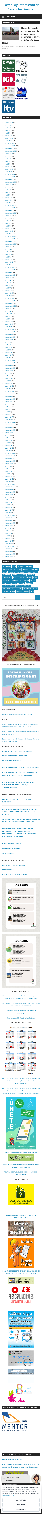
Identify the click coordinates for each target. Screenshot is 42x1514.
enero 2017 (8, 420)
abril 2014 (8, 505)
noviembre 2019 (10, 332)
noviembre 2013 (10, 518)
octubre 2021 (9, 272)
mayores (29, 583)
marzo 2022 (8, 259)
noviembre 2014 (10, 487)
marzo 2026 (9, 135)
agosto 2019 (9, 340)
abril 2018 (8, 381)
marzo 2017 (8, 414)
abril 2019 (8, 350)
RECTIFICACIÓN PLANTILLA (11, 761)
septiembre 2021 (10, 275)
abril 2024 (8, 195)
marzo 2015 (8, 476)
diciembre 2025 (10, 143)
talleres (5, 591)
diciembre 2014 (10, 484)
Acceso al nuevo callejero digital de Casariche (17, 714)
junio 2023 (8, 221)
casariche (11, 572)
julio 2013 (8, 528)
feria (4, 583)
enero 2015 (8, 482)
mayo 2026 (8, 130)
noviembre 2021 (10, 270)
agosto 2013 (9, 525)
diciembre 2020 (10, 298)
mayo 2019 (8, 347)
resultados (6, 588)
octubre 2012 (9, 551)
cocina (14, 575)
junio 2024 (8, 190)
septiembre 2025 (10, 151)
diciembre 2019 (10, 329)
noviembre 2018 (10, 363)
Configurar (21, 1509)
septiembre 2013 (10, 523)
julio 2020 (8, 311)
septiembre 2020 (10, 306)
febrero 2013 (9, 541)
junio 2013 (8, 531)
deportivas (6, 580)
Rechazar (21, 1505)
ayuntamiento (7, 569)
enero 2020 (8, 327)
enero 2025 (8, 172)
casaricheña (21, 572)
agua (14, 566)
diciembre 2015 (10, 453)
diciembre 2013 (10, 515)
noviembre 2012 (10, 549)
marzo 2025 (9, 166)
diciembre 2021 (10, 267)
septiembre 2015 (10, 461)
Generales (32, 46)
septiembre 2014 (10, 492)
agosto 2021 (9, 278)
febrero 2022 (9, 262)
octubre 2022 (9, 241)
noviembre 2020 (10, 301)
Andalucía (20, 566)
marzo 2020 (9, 321)
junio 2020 (8, 314)
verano (26, 591)
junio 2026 (8, 128)
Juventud (5, 48)
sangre (19, 588)
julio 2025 (8, 156)
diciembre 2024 (10, 174)
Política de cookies (8, 1495)
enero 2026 (8, 141)
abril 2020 (8, 319)
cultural (29, 577)
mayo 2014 (8, 502)
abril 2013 (8, 536)
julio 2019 (8, 342)
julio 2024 (8, 187)
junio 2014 (8, 500)
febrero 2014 (9, 510)
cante (5, 572)
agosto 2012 (9, 556)
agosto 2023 (9, 216)
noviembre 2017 (10, 394)
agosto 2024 (9, 185)
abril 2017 (8, 412)
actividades (7, 566)
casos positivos (32, 572)
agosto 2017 (9, 402)
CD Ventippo (7, 575)
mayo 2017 (8, 409)
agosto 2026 (9, 123)
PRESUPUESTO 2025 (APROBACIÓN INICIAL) (17, 751)
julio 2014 (8, 497)
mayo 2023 (8, 223)
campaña (25, 569)
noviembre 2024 (10, 177)
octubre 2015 (9, 458)
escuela (33, 580)
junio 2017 (8, 407)
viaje (32, 591)
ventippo (19, 591)
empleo (26, 580)
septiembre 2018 (10, 368)
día (21, 580)
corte (15, 577)
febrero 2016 (9, 448)
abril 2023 (8, 226)
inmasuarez (21, 46)
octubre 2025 (9, 148)
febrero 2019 (9, 355)
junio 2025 (8, 159)
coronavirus (7, 577)
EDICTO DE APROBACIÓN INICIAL (13, 865)
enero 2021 (8, 296)
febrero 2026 (9, 138)
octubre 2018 (9, 365)
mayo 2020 (8, 316)
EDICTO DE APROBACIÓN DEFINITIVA (15, 756)
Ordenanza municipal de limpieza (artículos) (21, 1018)
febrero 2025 (9, 169)
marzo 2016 (8, 445)
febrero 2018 (9, 386)
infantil (16, 583)
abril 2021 (8, 288)
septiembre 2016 (10, 430)
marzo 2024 (9, 197)
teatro (12, 591)
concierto (22, 575)
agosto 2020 (9, 309)
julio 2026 (8, 125)
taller (35, 588)
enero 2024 (8, 203)
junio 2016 (8, 438)
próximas (19, 586)
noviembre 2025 (10, 146)
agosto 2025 (9, 154)
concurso (30, 575)
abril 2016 (8, 443)
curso (35, 577)
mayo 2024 (8, 192)
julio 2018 (8, 373)
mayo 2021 (8, 285)
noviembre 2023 (10, 208)
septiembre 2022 (10, 244)
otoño (12, 586)
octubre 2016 (9, 427)
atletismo (29, 566)
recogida (27, 586)
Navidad (5, 586)
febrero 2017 (9, 417)
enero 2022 (8, 265)
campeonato (34, 569)
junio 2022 (8, 252)
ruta (13, 588)
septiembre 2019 (10, 337)
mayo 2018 (8, 378)
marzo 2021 (8, 290)
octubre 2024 (9, 179)
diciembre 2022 (10, 236)
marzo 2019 (8, 352)
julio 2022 (8, 249)
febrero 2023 (9, 231)
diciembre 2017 (10, 391)
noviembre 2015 (10, 456)
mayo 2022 (8, 254)
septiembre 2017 (10, 399)
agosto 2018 (9, 371)
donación (15, 580)
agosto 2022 (9, 247)
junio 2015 (8, 469)
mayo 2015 (8, 471)
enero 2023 (8, 234)
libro (23, 583)
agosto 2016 (9, 432)
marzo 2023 (8, 228)
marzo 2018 (8, 383)
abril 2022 (8, 257)
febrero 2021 (9, 293)
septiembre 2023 (10, 213)
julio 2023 (8, 218)
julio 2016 (8, 435)
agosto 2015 (9, 463)
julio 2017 (8, 404)
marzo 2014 (8, 507)
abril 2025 (8, 164)
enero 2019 (8, 358)
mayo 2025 (8, 161)
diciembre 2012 (10, 546)
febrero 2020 (9, 324)
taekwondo (27, 588)
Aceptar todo (21, 1500)
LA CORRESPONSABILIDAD (14, 1153)
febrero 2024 (9, 200)
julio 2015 (8, 466)
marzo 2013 (8, 538)
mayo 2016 (8, 440)
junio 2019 (8, 345)
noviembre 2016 (10, 425)
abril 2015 (8, 474)
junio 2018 (8, 376)
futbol (10, 583)
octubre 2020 (9, 303)
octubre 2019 (9, 334)
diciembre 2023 (10, 205)
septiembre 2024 (10, 182)
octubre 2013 (9, 520)
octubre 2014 (9, 489)
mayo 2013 (8, 533)
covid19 (21, 577)
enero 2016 (8, 451)
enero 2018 (8, 389)
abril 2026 (8, 133)
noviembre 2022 (10, 239)
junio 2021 (8, 283)
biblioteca (17, 569)
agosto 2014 (9, 494)
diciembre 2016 (10, 422)
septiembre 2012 (10, 554)
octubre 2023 (9, 210)
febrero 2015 (9, 479)
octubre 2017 (9, 396)
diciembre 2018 (10, 360)
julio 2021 (8, 280)
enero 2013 (8, 544)
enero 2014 (8, 513)
